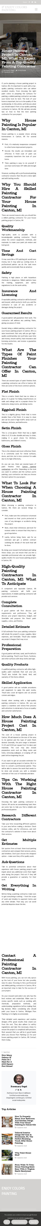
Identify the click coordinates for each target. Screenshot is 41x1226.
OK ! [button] (7, 1222)
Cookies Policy (28, 1218)
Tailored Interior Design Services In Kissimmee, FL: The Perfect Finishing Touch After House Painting (24, 1137)
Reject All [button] (34, 1222)
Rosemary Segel (8, 70)
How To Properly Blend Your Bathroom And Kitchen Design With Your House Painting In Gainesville (25, 1120)
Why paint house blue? (23, 1154)
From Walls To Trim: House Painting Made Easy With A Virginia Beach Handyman (25, 1167)
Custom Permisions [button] (19, 1222)
